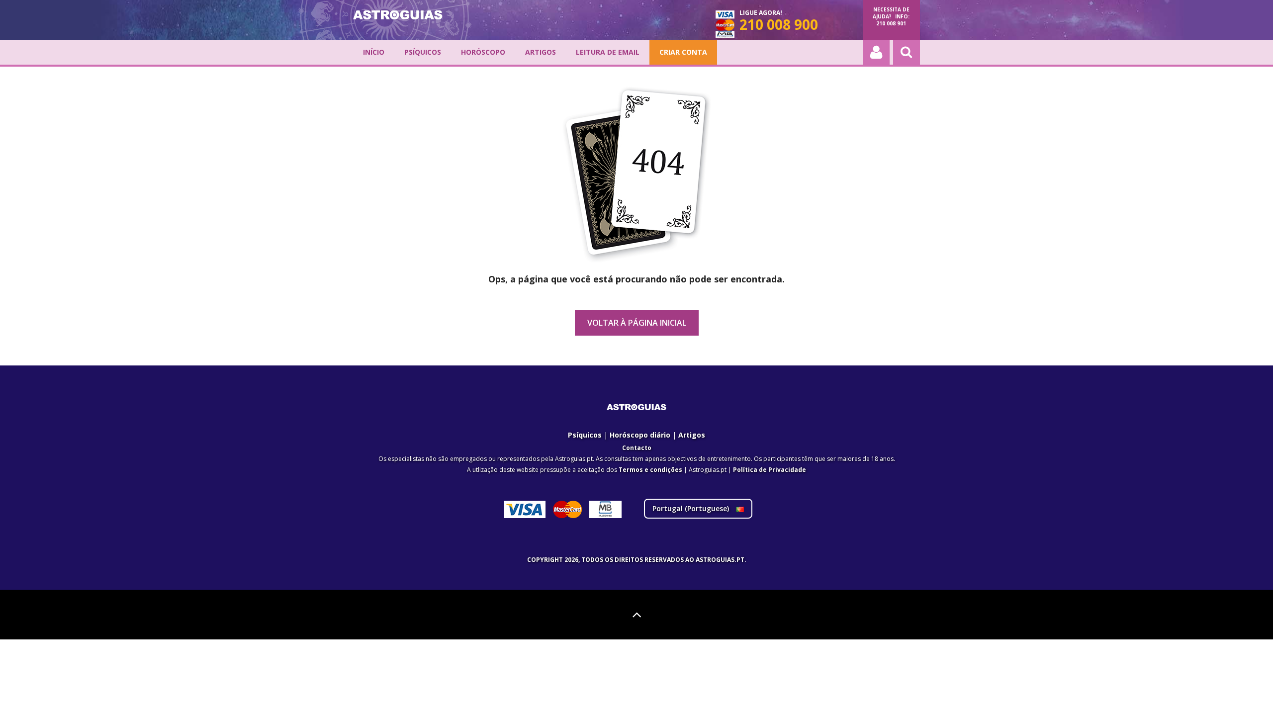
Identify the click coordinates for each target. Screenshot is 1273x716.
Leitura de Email (607, 52)
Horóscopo (483, 52)
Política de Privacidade (769, 469)
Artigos (540, 52)
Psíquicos (422, 52)
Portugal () (691, 508)
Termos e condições (650, 469)
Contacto (636, 448)
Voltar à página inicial (636, 322)
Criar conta (683, 52)
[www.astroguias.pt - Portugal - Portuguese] (398, 15)
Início (373, 52)
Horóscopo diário (640, 435)
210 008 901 (891, 23)
